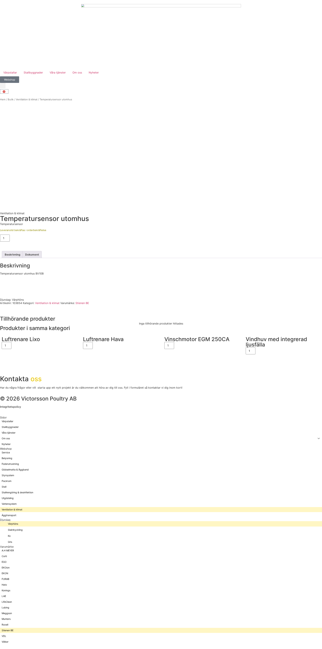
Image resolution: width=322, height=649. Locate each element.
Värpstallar (10, 72)
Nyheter (94, 72)
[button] (3, 85)
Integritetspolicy (10, 406)
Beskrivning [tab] (12, 254)
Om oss (77, 72)
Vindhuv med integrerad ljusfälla (276, 342)
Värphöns (18, 299)
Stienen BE (82, 303)
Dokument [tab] (32, 254)
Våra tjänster (58, 72)
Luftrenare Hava (103, 339)
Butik (11, 99)
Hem (3, 99)
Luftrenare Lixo (21, 339)
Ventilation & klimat (26, 99)
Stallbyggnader (33, 72)
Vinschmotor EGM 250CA (196, 339)
